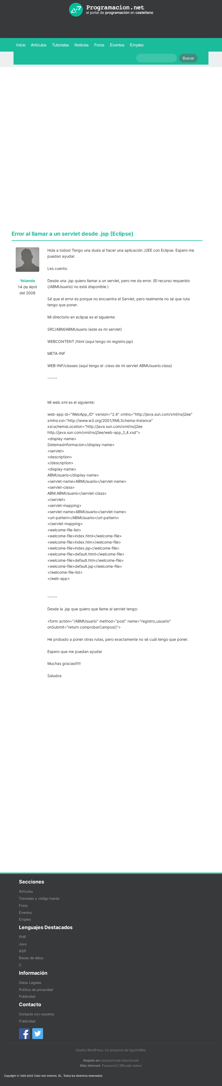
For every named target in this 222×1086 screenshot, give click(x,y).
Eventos (117, 45)
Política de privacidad (36, 989)
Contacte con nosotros (36, 1013)
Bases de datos (31, 957)
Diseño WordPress (89, 1050)
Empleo (136, 45)
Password (109, 1065)
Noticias (81, 45)
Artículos (39, 45)
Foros (99, 45)
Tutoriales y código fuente (39, 898)
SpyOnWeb (137, 1050)
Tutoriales (62, 45)
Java (23, 943)
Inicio (20, 45)
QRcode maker (130, 1065)
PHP (22, 936)
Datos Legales (30, 982)
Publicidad (27, 996)
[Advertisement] (107, 109)
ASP (22, 951)
